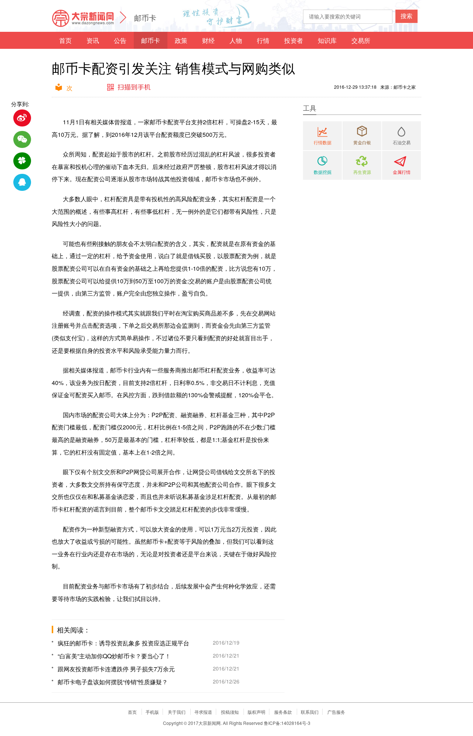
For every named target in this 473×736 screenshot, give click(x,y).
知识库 (327, 40)
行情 (263, 40)
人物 (235, 40)
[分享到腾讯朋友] (22, 160)
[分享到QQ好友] (22, 182)
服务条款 (283, 712)
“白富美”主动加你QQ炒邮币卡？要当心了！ (114, 656)
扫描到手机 (129, 88)
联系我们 (310, 712)
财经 (208, 40)
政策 (181, 40)
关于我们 (177, 712)
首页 (65, 40)
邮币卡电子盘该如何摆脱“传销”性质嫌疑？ (113, 682)
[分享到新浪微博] (22, 117)
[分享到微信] (22, 139)
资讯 (92, 40)
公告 (120, 40)
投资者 (293, 40)
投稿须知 (230, 712)
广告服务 (336, 712)
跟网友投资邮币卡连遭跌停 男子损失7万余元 (116, 669)
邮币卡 (145, 17)
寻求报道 (203, 712)
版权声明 (256, 712)
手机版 (152, 712)
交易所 (360, 40)
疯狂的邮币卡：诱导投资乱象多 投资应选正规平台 (123, 643)
